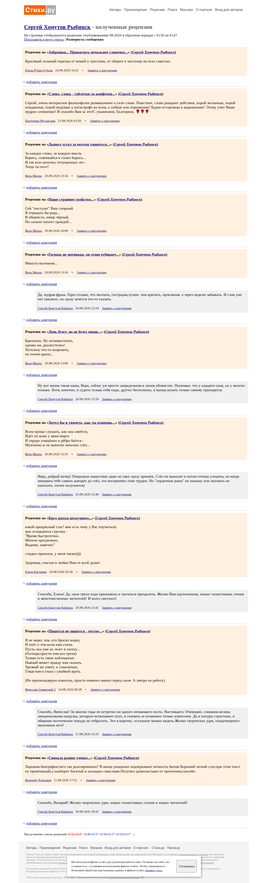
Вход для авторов (229, 10)
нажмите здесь (153, 870)
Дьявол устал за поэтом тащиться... (79, 144)
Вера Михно (33, 176)
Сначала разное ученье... (70, 758)
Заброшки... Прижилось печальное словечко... (88, 52)
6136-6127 (107, 834)
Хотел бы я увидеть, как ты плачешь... (82, 422)
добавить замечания (41, 82)
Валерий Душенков (38, 780)
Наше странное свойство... (71, 199)
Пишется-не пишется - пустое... (75, 631)
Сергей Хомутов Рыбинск (57, 27)
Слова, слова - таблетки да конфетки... (82, 94)
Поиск (172, 10)
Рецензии (157, 10)
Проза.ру (173, 847)
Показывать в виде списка (44, 39)
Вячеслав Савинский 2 (40, 689)
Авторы (115, 10)
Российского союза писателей (123, 877)
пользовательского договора (193, 854)
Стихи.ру (158, 847)
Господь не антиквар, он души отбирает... (84, 254)
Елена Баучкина (36, 572)
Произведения (135, 10)
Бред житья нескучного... (70, 518)
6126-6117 (123, 834)
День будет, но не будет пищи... (75, 332)
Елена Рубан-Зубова (39, 70)
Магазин (186, 10)
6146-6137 (91, 834)
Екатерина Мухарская (40, 120)
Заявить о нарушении (102, 70)
